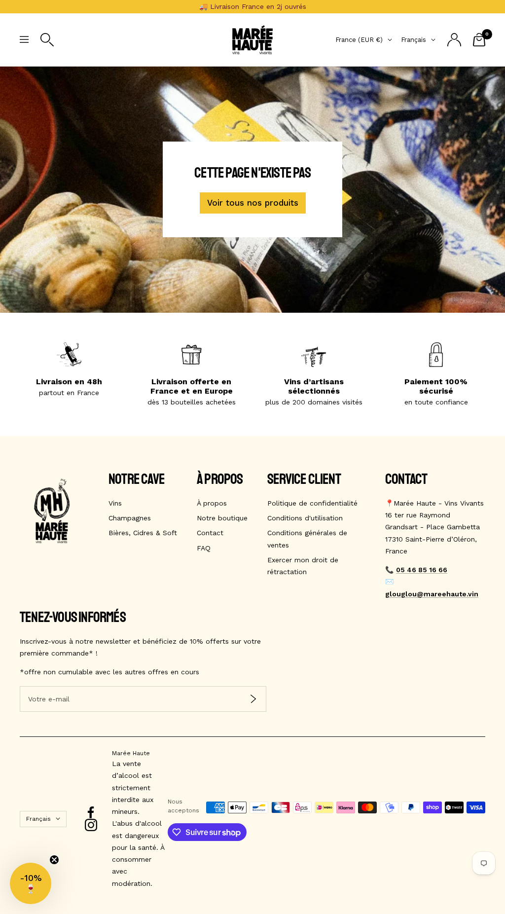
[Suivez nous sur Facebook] (91, 812)
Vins (115, 503)
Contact (210, 533)
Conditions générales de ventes (307, 538)
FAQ (204, 548)
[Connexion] (454, 39)
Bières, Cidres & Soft (142, 533)
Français (413, 39)
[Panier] (479, 39)
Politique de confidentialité (312, 503)
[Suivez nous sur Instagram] (91, 825)
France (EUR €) (359, 39)
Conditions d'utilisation (305, 518)
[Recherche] (47, 39)
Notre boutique (222, 518)
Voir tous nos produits (252, 203)
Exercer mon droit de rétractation (302, 566)
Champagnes (129, 518)
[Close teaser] (54, 860)
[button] (30, 883)
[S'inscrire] (253, 698)
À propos (212, 503)
